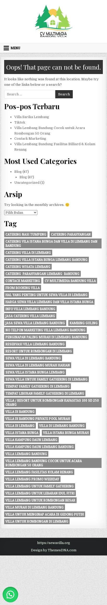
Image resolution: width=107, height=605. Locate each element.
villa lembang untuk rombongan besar (40, 500)
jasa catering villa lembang (30, 316)
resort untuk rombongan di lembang (38, 351)
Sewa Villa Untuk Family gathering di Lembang (46, 379)
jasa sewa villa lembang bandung (35, 323)
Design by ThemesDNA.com (53, 550)
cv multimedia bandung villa (70, 281)
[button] (10, 594)
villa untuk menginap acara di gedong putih (44, 514)
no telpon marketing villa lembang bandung (45, 330)
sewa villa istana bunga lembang (35, 372)
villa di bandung (20, 412)
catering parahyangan (71, 234)
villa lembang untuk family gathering (39, 486)
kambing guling (84, 323)
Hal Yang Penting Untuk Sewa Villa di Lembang (46, 295)
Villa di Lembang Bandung (62, 426)
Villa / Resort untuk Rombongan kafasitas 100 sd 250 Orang (52, 402)
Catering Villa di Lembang (28, 252)
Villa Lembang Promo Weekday (32, 479)
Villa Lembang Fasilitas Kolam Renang (39, 472)
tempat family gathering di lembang (37, 386)
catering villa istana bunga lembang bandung (46, 260)
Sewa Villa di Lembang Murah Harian (37, 365)
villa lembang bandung (26, 454)
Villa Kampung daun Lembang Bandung (39, 447)
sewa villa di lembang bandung (33, 358)
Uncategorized (26, 183)
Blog (18, 172)
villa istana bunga (21, 433)
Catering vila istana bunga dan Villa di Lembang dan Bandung (51, 243)
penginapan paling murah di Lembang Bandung (46, 337)
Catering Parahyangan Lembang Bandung (42, 274)
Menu (15, 48)
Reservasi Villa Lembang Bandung (35, 344)
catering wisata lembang (27, 267)
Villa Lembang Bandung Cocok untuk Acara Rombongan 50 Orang (43, 463)
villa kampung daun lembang (31, 440)
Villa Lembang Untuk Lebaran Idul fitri (40, 493)
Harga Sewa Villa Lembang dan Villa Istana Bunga (49, 302)
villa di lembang (20, 426)
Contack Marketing (30, 138)
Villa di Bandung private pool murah (37, 419)
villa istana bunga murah (66, 433)
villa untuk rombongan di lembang (36, 521)
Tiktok (19, 122)
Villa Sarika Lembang (31, 117)
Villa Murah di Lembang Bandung (34, 507)
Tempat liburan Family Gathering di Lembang (44, 393)
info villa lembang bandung (30, 309)
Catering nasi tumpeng (25, 234)
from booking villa (22, 288)
